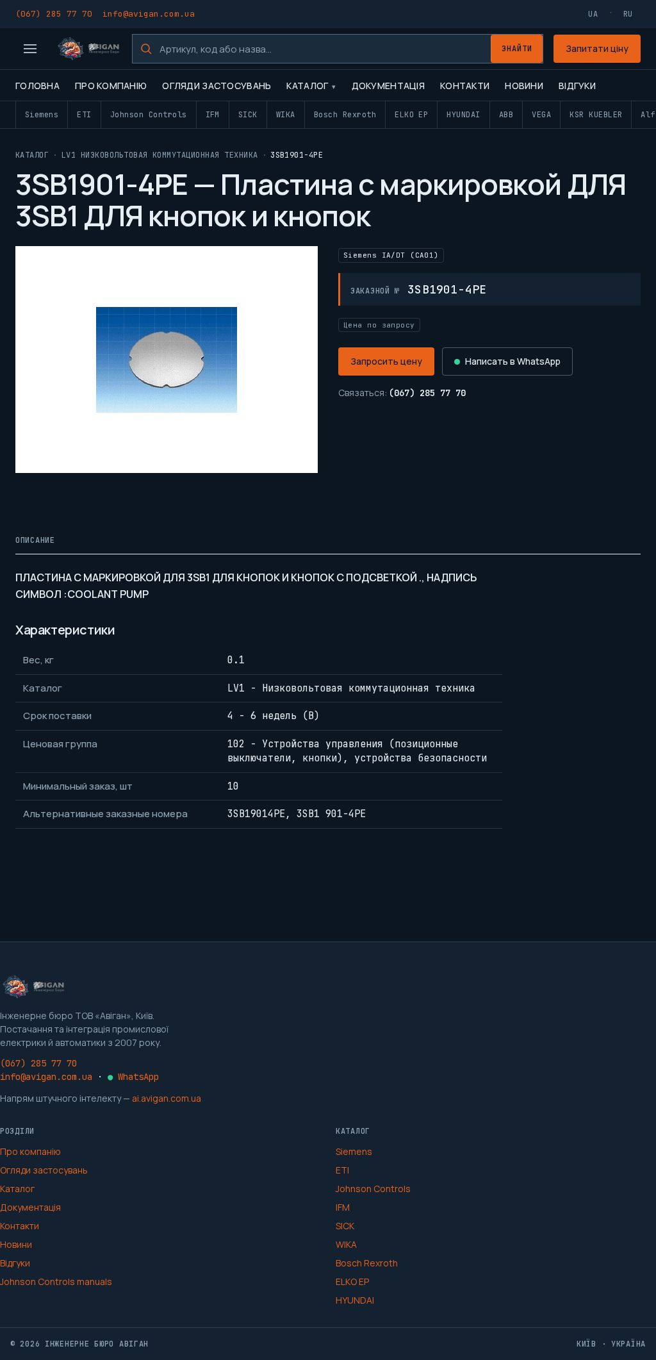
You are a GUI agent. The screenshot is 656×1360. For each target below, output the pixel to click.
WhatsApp (133, 1076)
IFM (213, 115)
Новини (524, 85)
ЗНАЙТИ (517, 49)
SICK (248, 115)
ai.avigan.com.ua (166, 1098)
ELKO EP (411, 115)
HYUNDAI (463, 115)
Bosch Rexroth (345, 115)
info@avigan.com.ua (148, 13)
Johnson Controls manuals (56, 1281)
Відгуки (577, 85)
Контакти (464, 85)
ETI (84, 115)
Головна (37, 85)
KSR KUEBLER (596, 115)
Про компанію (111, 85)
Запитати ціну (597, 48)
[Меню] (30, 48)
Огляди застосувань (216, 85)
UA (593, 14)
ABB (506, 115)
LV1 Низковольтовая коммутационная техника (160, 155)
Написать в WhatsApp (513, 361)
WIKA (285, 115)
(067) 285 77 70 (53, 13)
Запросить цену (386, 361)
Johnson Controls (148, 115)
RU (628, 14)
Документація (388, 85)
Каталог (307, 85)
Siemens (41, 115)
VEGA (541, 115)
